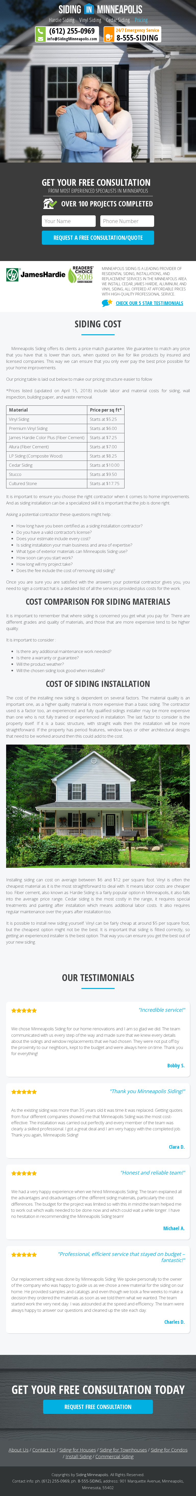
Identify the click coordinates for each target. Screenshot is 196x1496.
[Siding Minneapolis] (98, 8)
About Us (19, 1450)
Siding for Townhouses (123, 1450)
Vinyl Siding (90, 19)
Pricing (141, 19)
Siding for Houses (77, 1450)
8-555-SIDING (137, 37)
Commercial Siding (114, 1456)
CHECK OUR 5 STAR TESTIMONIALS (149, 303)
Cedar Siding (118, 19)
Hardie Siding (61, 19)
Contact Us (44, 1450)
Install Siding (79, 1456)
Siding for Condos (169, 1450)
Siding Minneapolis (92, 1474)
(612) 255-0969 (72, 30)
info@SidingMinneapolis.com (72, 39)
